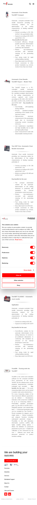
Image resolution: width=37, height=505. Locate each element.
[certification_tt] (11, 464)
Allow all (18, 275)
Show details (27, 270)
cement (14, 97)
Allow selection (18, 280)
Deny (18, 285)
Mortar (17, 173)
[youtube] (5, 494)
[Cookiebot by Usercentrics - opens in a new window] (27, 219)
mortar (31, 97)
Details (7, 15)
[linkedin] (9, 494)
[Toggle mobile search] (30, 4)
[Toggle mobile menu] (33, 4)
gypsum (20, 97)
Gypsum (17, 36)
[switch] (32, 252)
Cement (17, 32)
